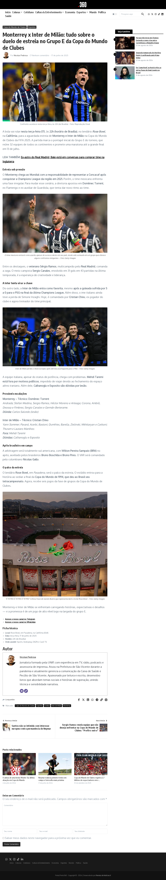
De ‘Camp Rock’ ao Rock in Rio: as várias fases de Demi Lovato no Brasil (148, 70)
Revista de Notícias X (103, 875)
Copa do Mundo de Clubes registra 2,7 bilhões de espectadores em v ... (89, 778)
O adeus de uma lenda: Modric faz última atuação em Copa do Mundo (18, 778)
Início (8, 12)
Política (102, 12)
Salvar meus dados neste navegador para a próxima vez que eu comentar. (48, 838)
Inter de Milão (56, 706)
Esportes (81, 12)
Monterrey (66, 706)
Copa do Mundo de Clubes (15, 27)
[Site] (26, 691)
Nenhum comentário (40, 55)
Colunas (16, 12)
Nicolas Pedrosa (21, 55)
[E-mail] (22, 691)
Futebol (47, 706)
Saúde (8, 15)
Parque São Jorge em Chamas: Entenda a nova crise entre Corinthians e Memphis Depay (147, 40)
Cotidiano (29, 12)
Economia (70, 12)
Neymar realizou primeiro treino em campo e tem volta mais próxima (52, 778)
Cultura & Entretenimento (48, 12)
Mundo (93, 12)
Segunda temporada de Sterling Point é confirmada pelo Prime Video (148, 55)
